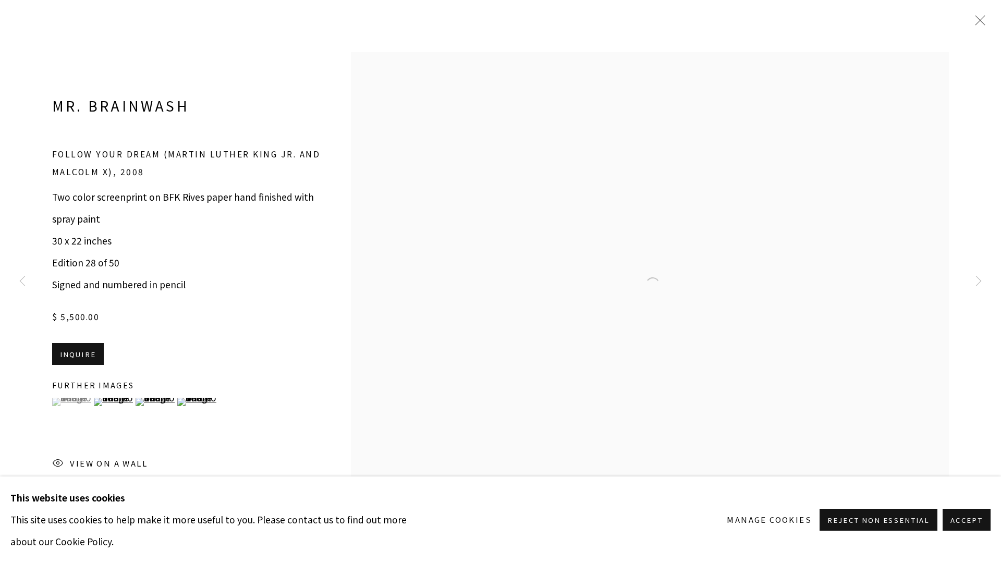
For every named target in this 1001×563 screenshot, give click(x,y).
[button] (71, 402)
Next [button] (978, 281)
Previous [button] (22, 281)
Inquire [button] (78, 354)
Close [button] (977, 23)
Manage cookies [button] (769, 519)
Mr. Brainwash (120, 105)
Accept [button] (966, 520)
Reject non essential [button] (878, 520)
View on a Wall (109, 462)
